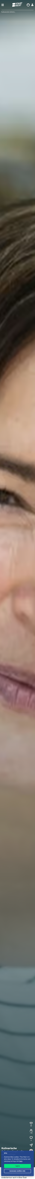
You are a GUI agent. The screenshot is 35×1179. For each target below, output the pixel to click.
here (20, 1161)
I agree (17, 1166)
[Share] (31, 1145)
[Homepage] (17, 5)
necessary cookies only (17, 1171)
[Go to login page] (32, 5)
